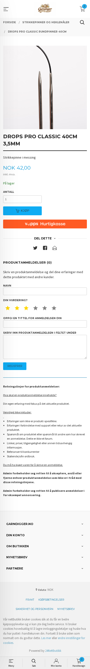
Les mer (46, 638)
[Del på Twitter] (35, 249)
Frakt (30, 599)
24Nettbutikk (53, 651)
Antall (8, 192)
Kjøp (25, 210)
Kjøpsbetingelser (51, 599)
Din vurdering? (15, 300)
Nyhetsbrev (66, 609)
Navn (7, 285)
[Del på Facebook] (45, 249)
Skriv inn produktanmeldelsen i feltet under (39, 332)
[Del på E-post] (55, 249)
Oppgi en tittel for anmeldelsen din (32, 318)
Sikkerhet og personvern (34, 609)
